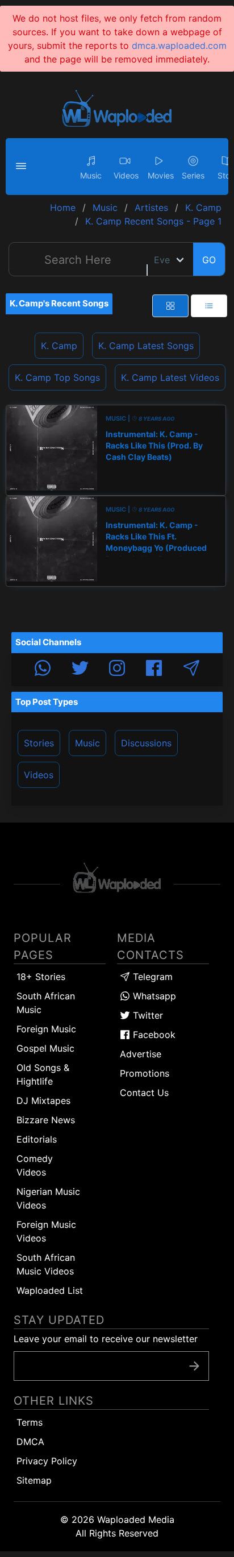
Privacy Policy (46, 1461)
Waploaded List (49, 1290)
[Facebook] (154, 670)
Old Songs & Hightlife (42, 1074)
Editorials (36, 1139)
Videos (38, 774)
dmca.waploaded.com (179, 45)
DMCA (30, 1441)
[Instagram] (117, 670)
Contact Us (144, 1092)
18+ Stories (40, 976)
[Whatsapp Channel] (42, 670)
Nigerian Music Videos (48, 1198)
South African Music (45, 1002)
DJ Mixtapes (43, 1100)
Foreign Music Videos (46, 1231)
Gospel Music (45, 1048)
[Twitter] (80, 670)
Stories (39, 743)
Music (87, 743)
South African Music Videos (45, 1264)
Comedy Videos (34, 1165)
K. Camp (59, 345)
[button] (23, 166)
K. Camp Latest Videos (170, 377)
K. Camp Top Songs (57, 377)
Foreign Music (46, 1029)
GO (209, 259)
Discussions (146, 743)
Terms (29, 1422)
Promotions (144, 1073)
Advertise (140, 1054)
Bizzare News (45, 1120)
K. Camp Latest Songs (146, 345)
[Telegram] (191, 670)
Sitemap (34, 1480)
